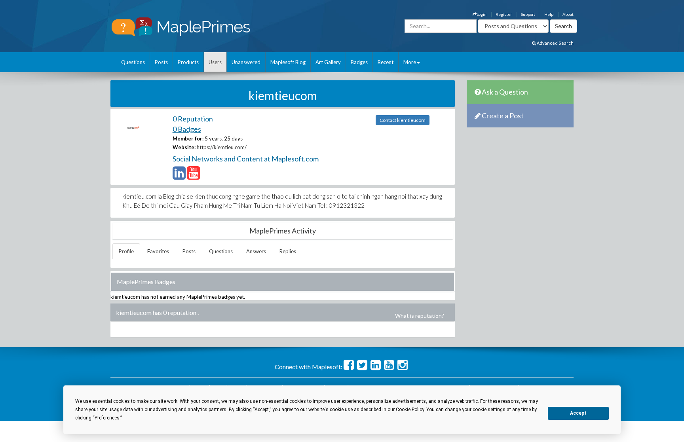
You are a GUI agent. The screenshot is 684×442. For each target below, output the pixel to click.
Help (548, 14)
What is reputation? (419, 315)
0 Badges (187, 129)
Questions (133, 62)
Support (528, 14)
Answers (256, 251)
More (409, 62)
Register (504, 14)
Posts (161, 62)
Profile (126, 251)
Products (188, 62)
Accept (578, 413)
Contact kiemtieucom (403, 120)
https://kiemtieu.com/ (222, 147)
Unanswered (246, 62)
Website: (184, 147)
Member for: (188, 138)
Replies (287, 251)
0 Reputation (193, 118)
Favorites (158, 251)
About (568, 14)
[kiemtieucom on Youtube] (193, 176)
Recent (385, 62)
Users (215, 62)
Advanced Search (555, 43)
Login (481, 14)
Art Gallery (328, 62)
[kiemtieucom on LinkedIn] (179, 176)
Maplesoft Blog (288, 62)
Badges (359, 62)
